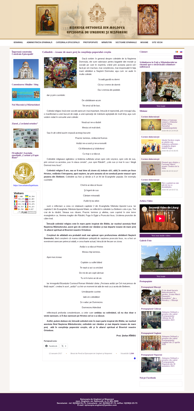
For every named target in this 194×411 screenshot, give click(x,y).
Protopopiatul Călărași (151, 309)
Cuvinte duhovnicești (150, 117)
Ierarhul (18, 42)
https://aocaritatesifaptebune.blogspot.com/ (26, 185)
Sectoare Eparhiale (126, 42)
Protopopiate (90, 42)
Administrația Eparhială (39, 42)
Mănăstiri (107, 42)
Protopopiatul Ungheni (151, 333)
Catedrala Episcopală (68, 42)
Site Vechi (157, 42)
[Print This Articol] (135, 358)
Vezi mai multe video (161, 235)
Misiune (144, 42)
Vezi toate (161, 106)
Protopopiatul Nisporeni (151, 355)
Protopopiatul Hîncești (151, 287)
